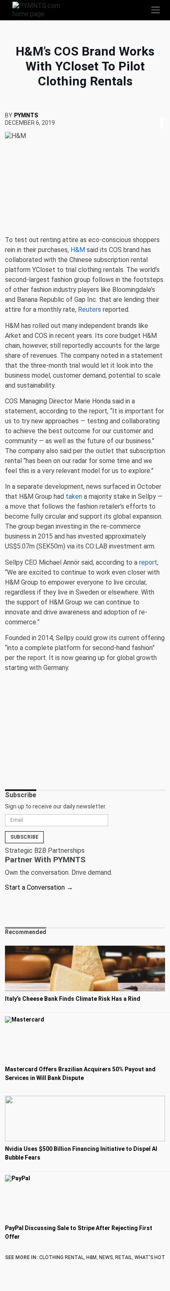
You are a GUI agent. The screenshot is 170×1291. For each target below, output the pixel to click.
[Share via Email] (164, 112)
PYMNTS (26, 115)
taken (74, 496)
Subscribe (24, 837)
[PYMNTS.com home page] (41, 9)
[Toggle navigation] (155, 10)
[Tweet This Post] (158, 112)
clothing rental (61, 1257)
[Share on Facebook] (156, 112)
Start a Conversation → (39, 887)
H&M (91, 1257)
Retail (123, 1257)
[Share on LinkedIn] (161, 112)
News (106, 1257)
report (148, 562)
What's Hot (150, 1257)
